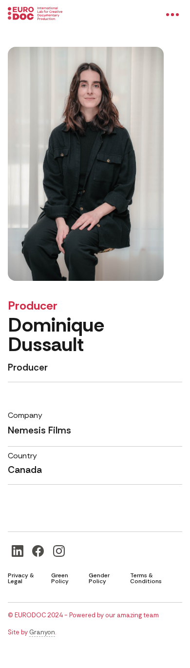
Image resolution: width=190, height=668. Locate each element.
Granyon (42, 632)
